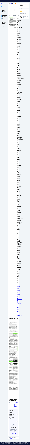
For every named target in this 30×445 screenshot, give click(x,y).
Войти (1, 3)
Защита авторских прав (15, 442)
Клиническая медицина (16, 402)
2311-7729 (11, 3)
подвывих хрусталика (19, 291)
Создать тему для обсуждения (13, 433)
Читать (17, 9)
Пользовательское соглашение (8, 442)
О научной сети (2, 442)
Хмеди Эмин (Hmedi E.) (18, 307)
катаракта (18, 286)
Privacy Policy (27, 442)
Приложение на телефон (3, 26)
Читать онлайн (13, 29)
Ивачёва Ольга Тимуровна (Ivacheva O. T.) (19, 304)
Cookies (20, 442)
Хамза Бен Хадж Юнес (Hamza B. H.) (18, 310)
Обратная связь (23, 442)
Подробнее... (10, 438)
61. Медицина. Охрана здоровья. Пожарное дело (15, 406)
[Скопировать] (17, 414)
